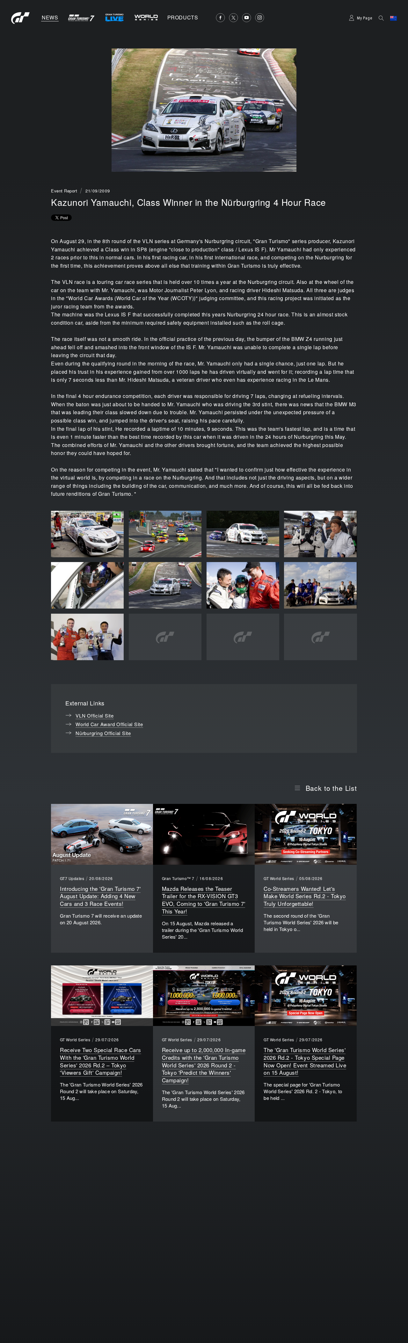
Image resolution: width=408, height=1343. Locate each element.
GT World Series (279, 878)
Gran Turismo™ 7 (178, 878)
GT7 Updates (72, 878)
